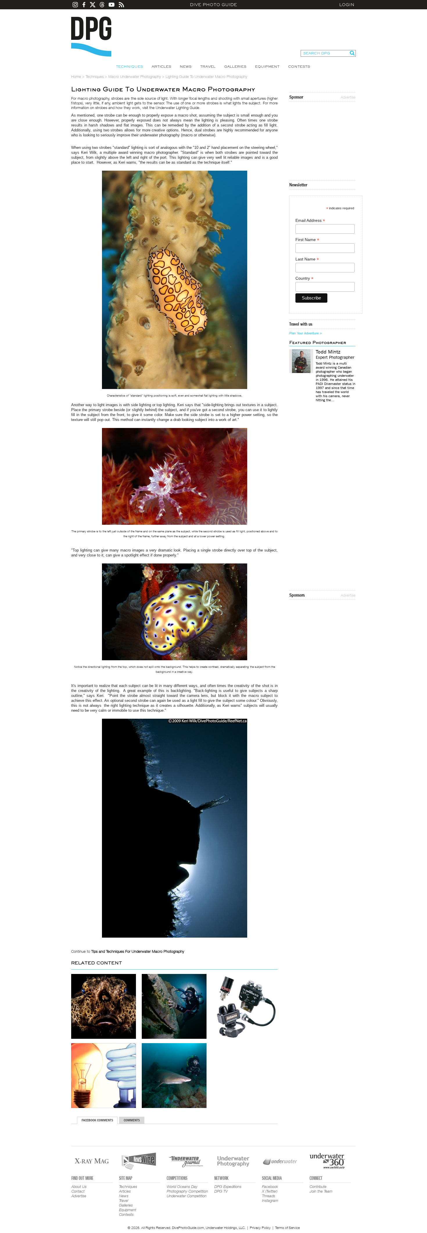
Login (346, 4)
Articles (161, 67)
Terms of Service (287, 1227)
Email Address (310, 220)
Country (304, 278)
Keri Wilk (89, 152)
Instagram (270, 1200)
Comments (132, 1120)
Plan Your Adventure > (305, 333)
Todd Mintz (328, 352)
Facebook (270, 1186)
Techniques (129, 67)
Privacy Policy (260, 1227)
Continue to (127, 951)
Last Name (307, 259)
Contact (78, 1191)
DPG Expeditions (227, 1186)
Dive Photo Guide (213, 4)
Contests (299, 67)
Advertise (348, 97)
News (185, 67)
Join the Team (321, 1191)
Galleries (235, 67)
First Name (307, 239)
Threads (268, 1195)
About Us (79, 1186)
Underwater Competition (187, 1195)
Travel (208, 67)
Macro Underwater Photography (134, 76)
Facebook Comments (97, 1120)
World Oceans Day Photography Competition (187, 1188)
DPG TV (221, 1191)
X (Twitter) (269, 1191)
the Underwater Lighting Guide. (174, 107)
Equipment (267, 67)
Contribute (318, 1186)
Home (76, 76)
